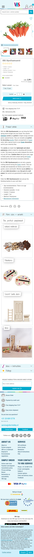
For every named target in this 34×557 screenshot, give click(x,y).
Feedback (25, 429)
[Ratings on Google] (17, 493)
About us (4, 445)
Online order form (6, 463)
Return (3, 472)
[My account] (27, 6)
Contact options (22, 473)
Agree (30, 552)
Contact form (9, 429)
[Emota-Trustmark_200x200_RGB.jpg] (28, 502)
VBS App (3, 479)
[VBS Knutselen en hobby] (17, 4)
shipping (30, 81)
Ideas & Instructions (23, 452)
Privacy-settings (6, 470)
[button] (3, 31)
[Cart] (31, 6)
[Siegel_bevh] (11, 503)
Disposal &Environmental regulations (5, 454)
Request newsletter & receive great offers (17, 379)
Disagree (23, 552)
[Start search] (31, 12)
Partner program (6, 447)
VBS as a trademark (7, 449)
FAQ (19, 454)
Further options (6, 552)
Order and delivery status (25, 475)
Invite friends (21, 447)
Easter (30, 140)
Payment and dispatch (8, 466)
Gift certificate (22, 445)
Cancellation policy (7, 468)
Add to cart (16, 98)
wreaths (11, 140)
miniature (3, 136)
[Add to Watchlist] (31, 18)
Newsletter (21, 449)
